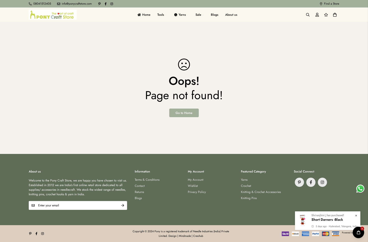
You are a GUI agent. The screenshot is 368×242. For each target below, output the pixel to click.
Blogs (138, 198)
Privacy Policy (197, 192)
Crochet (246, 186)
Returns (139, 192)
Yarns (244, 179)
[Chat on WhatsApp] (360, 189)
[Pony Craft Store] (53, 15)
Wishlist (193, 186)
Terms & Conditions (147, 179)
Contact (140, 186)
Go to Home (184, 113)
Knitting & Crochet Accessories (261, 192)
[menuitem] (143, 15)
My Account (195, 179)
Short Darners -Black (327, 219)
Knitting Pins (249, 198)
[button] (334, 14)
